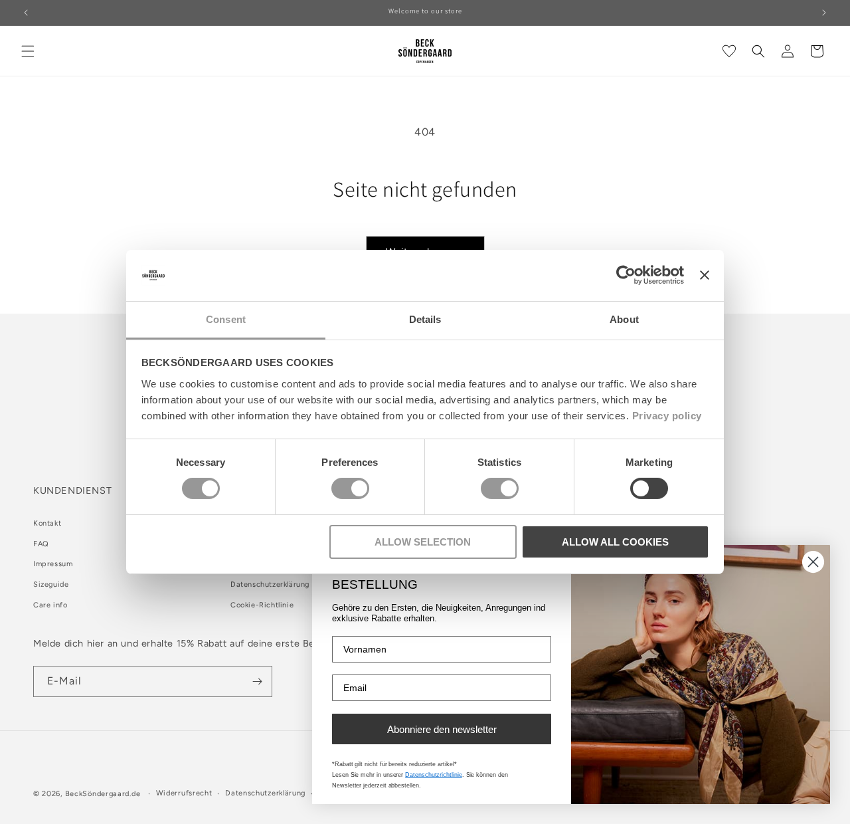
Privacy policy (667, 415)
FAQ (41, 544)
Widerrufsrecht (184, 793)
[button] (27, 51)
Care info (50, 605)
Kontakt (47, 523)
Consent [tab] (226, 319)
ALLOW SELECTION (423, 542)
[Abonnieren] (257, 681)
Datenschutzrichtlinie (433, 775)
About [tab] (624, 319)
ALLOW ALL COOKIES (615, 542)
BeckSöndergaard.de (104, 793)
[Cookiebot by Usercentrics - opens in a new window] (626, 275)
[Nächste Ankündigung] (824, 12)
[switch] (350, 488)
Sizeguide (50, 584)
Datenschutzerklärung (269, 584)
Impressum (52, 564)
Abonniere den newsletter (442, 729)
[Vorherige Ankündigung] (26, 12)
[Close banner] (704, 275)
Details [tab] (425, 319)
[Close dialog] (813, 561)
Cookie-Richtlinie (262, 605)
